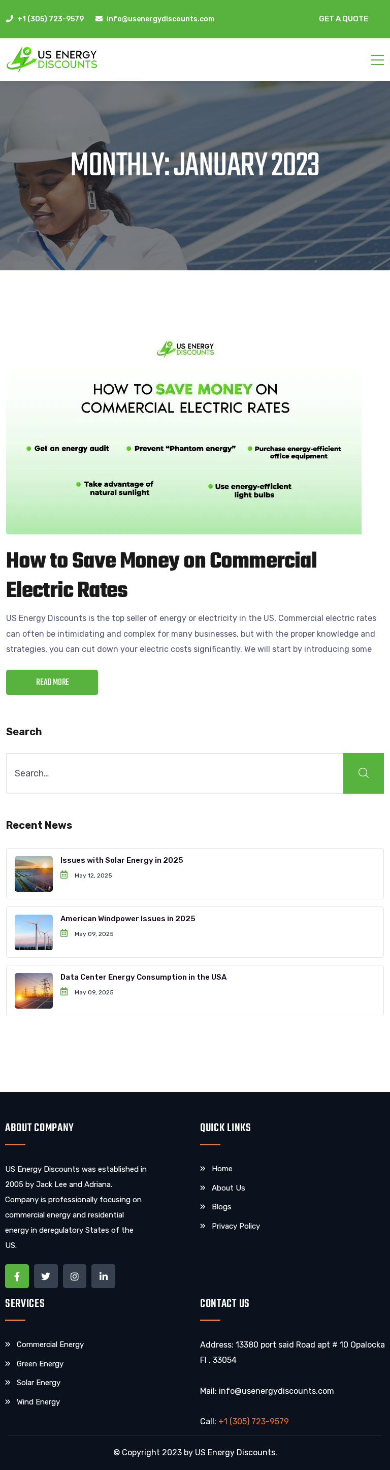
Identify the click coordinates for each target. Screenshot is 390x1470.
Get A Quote (343, 18)
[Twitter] (46, 1276)
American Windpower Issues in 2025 (128, 918)
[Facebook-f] (17, 1276)
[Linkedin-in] (103, 1276)
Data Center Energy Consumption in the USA (143, 977)
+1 (253, 1421)
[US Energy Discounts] (52, 59)
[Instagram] (75, 1276)
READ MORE (52, 682)
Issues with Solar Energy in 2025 (121, 860)
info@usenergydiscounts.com (276, 1391)
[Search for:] (195, 773)
